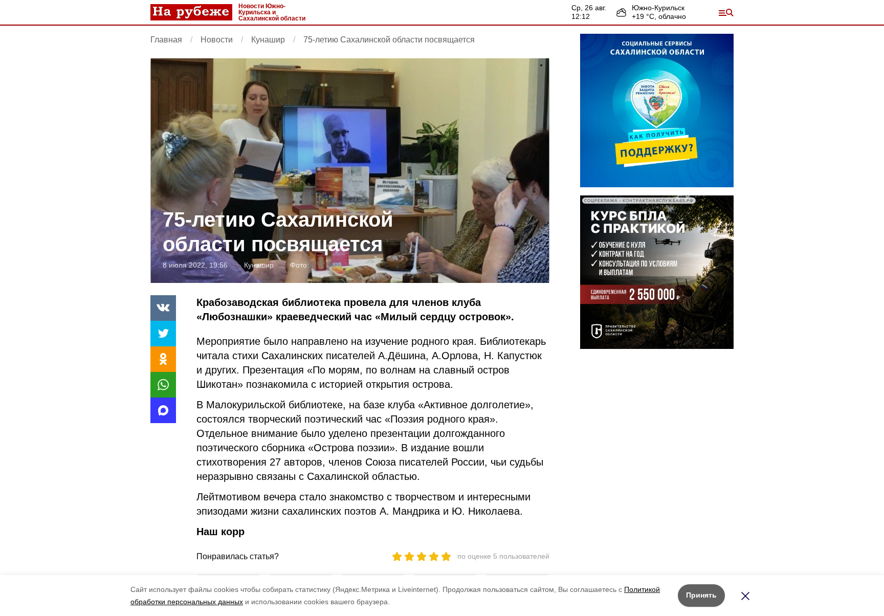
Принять (701, 595)
